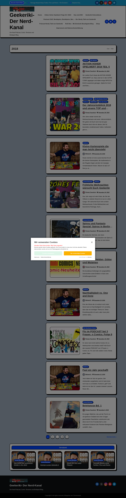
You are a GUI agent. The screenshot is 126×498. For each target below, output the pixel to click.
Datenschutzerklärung (46, 257)
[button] (78, 253)
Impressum (36, 257)
